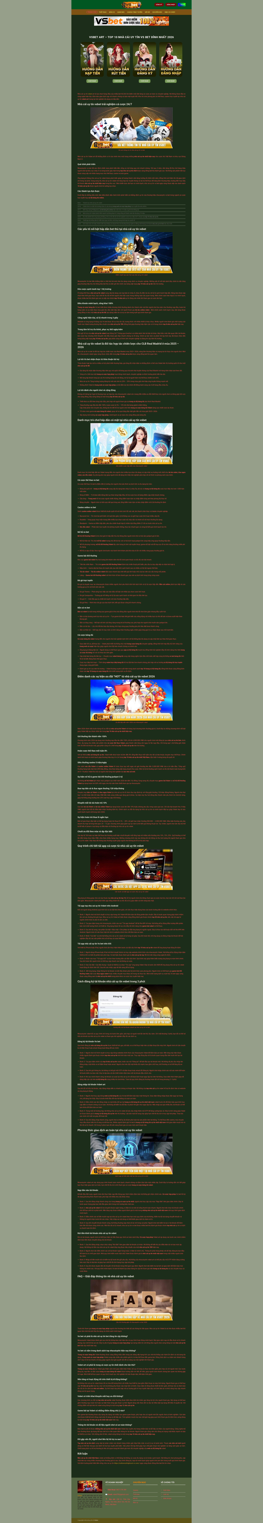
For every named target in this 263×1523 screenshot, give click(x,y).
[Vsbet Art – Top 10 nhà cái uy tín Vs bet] (131, 5)
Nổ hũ (147, 12)
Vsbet (80, 1496)
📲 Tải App (182, 4)
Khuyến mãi (157, 12)
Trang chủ (92, 12)
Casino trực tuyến (134, 12)
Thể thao (102, 12)
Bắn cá (112, 12)
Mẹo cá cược (170, 12)
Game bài (120, 12)
